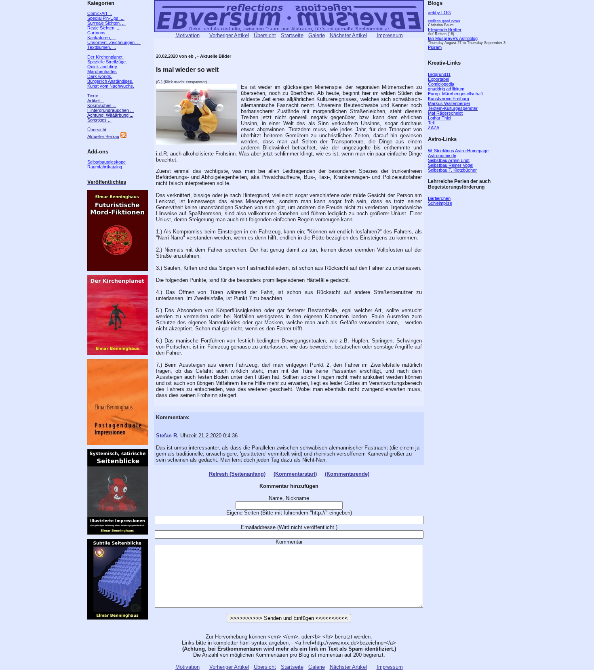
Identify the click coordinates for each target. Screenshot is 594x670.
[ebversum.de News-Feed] (123, 136)
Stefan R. (168, 436)
